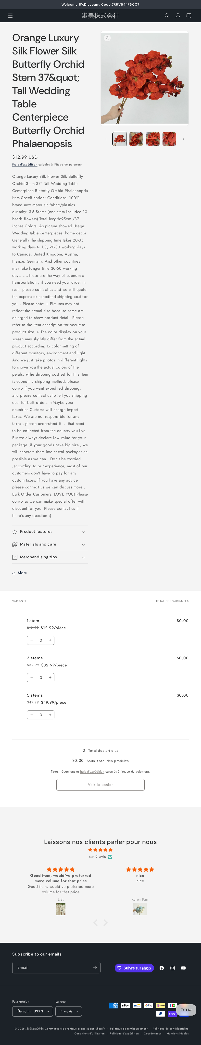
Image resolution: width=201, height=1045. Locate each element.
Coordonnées (153, 1033)
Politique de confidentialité (171, 1029)
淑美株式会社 (35, 1029)
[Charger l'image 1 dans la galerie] (120, 139)
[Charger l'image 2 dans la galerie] (136, 139)
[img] (100, 850)
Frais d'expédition (25, 164)
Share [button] (22, 572)
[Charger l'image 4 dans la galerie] (169, 139)
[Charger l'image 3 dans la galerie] (153, 139)
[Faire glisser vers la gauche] (105, 139)
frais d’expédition (92, 771)
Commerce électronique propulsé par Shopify (75, 1029)
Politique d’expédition (124, 1033)
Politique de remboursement (129, 1029)
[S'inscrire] (94, 967)
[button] (10, 15)
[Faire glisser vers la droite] (183, 139)
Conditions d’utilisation (90, 1033)
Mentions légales (178, 1033)
